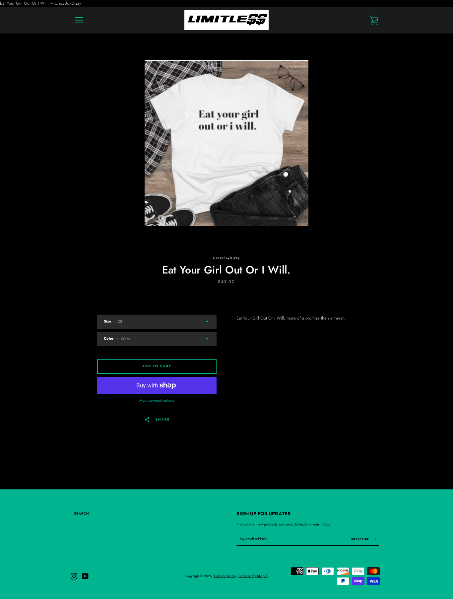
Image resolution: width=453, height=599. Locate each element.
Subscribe (360, 539)
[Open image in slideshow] (226, 143)
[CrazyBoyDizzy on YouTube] (85, 575)
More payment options (156, 400)
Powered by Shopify (253, 576)
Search (81, 513)
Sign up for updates (263, 513)
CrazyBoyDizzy (225, 576)
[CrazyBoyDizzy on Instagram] (74, 575)
